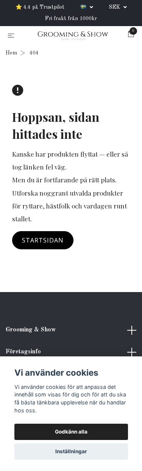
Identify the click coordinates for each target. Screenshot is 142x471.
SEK (115, 7)
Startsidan (43, 242)
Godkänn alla (71, 432)
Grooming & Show (31, 331)
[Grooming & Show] (72, 36)
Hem (11, 54)
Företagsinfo (23, 353)
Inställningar (71, 451)
